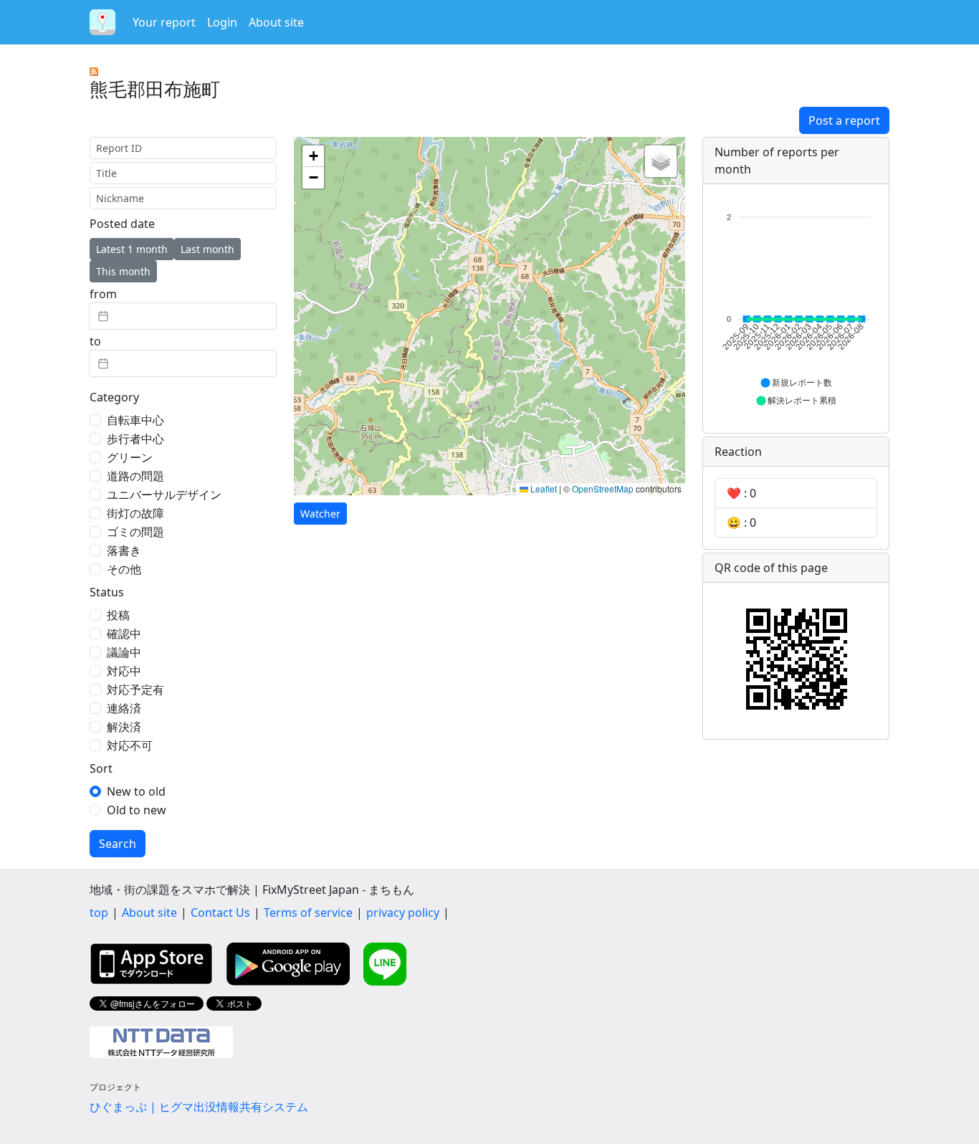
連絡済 (124, 708)
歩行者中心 (135, 439)
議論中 (124, 652)
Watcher (320, 513)
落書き (124, 550)
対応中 (124, 671)
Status (107, 592)
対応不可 (130, 745)
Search (117, 844)
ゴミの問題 (135, 532)
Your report (164, 22)
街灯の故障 (135, 513)
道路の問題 (135, 476)
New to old (136, 791)
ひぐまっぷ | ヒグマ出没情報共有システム (199, 1107)
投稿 (118, 615)
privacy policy (402, 912)
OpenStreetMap (603, 488)
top (99, 912)
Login (222, 22)
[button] (313, 156)
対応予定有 (135, 689)
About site (276, 22)
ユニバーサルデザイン (164, 494)
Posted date (122, 224)
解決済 (124, 727)
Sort (101, 768)
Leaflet (542, 488)
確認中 (124, 634)
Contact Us (220, 912)
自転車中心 (135, 420)
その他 (124, 569)
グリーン (130, 457)
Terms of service (308, 912)
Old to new (136, 810)
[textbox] (183, 316)
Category (114, 397)
